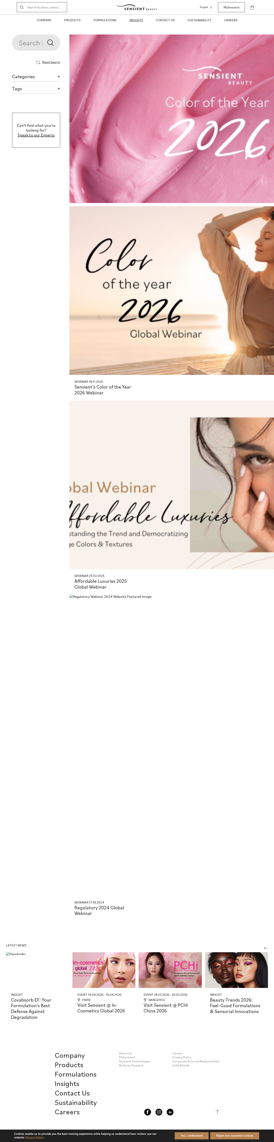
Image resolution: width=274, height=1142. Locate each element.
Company (44, 20)
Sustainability (199, 20)
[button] (265, 948)
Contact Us (165, 20)
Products (72, 20)
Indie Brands (181, 1065)
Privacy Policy (181, 1057)
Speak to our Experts (36, 135)
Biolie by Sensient (131, 1065)
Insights (136, 20)
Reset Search (51, 62)
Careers (230, 20)
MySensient (231, 7)
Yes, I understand (192, 1136)
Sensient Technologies (134, 1061)
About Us (125, 1053)
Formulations (105, 20)
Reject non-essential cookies (234, 1136)
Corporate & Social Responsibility (195, 1061)
